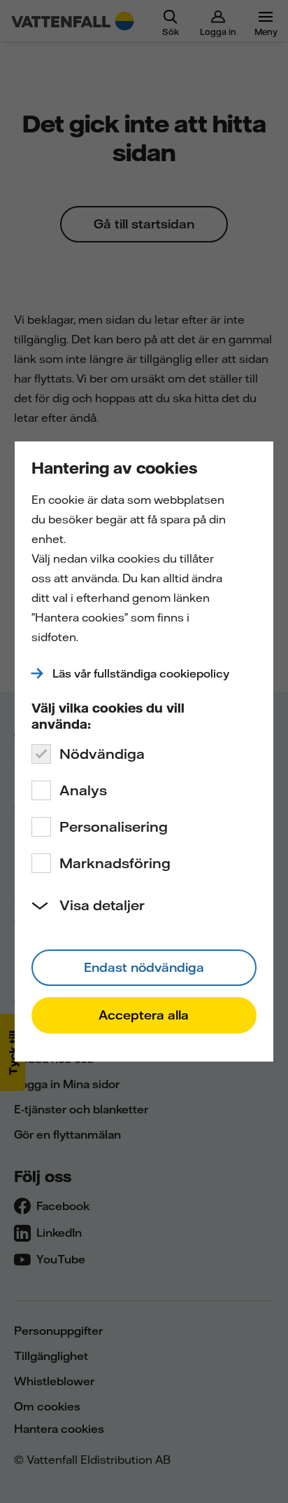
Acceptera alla (144, 1015)
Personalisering (113, 826)
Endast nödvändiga (144, 967)
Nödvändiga (102, 753)
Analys (83, 790)
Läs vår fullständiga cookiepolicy (140, 673)
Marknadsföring (115, 863)
